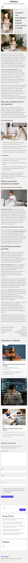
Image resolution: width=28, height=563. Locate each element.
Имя (2, 469)
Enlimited (14, 1)
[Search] (26, 7)
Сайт (2, 482)
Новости (4, 546)
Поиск (4, 507)
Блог (16, 10)
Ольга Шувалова (19, 30)
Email (2, 475)
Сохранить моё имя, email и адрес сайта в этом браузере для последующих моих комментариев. (14, 490)
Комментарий (5, 451)
